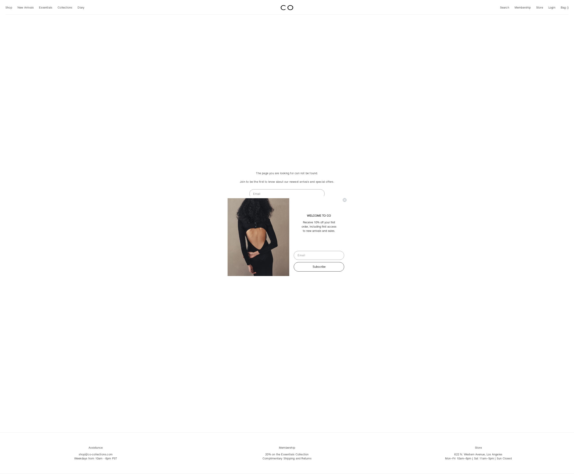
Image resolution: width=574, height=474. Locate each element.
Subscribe (319, 266)
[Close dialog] (344, 200)
